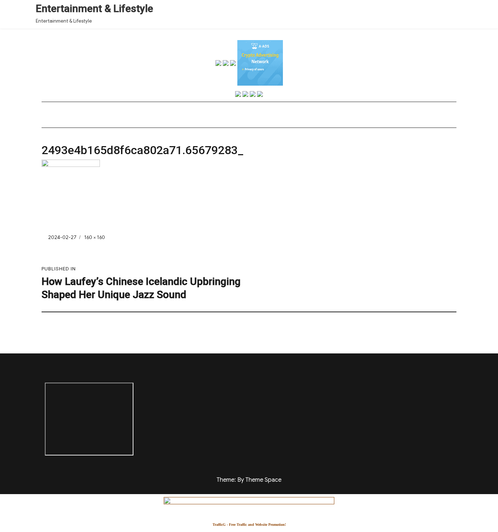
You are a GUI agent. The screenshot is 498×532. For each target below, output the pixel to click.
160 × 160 (94, 237)
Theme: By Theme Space (249, 480)
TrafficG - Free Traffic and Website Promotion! (249, 525)
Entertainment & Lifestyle (94, 9)
